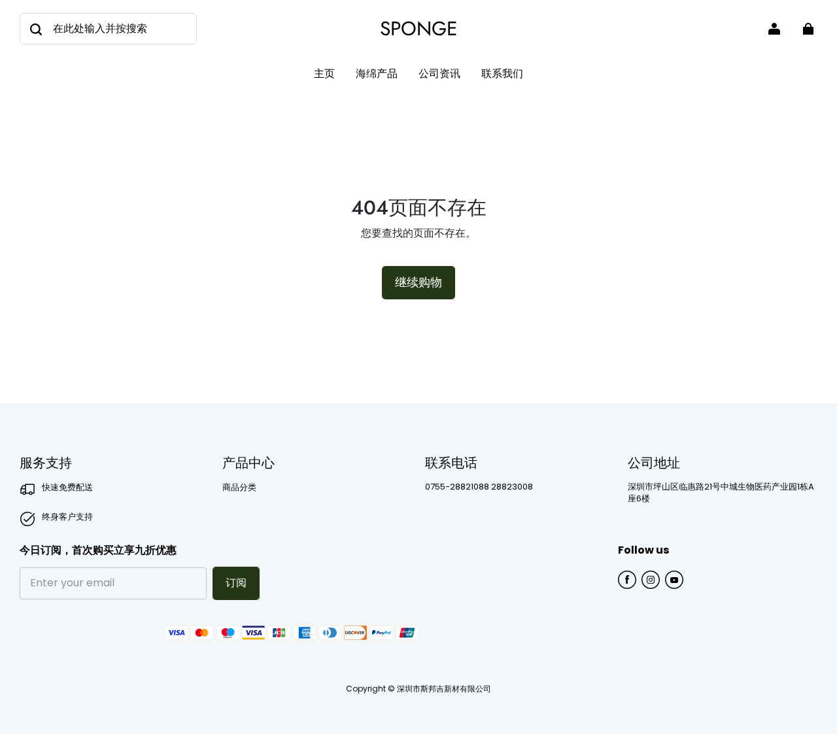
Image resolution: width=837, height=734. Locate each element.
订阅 (236, 582)
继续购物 (418, 282)
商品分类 (239, 487)
